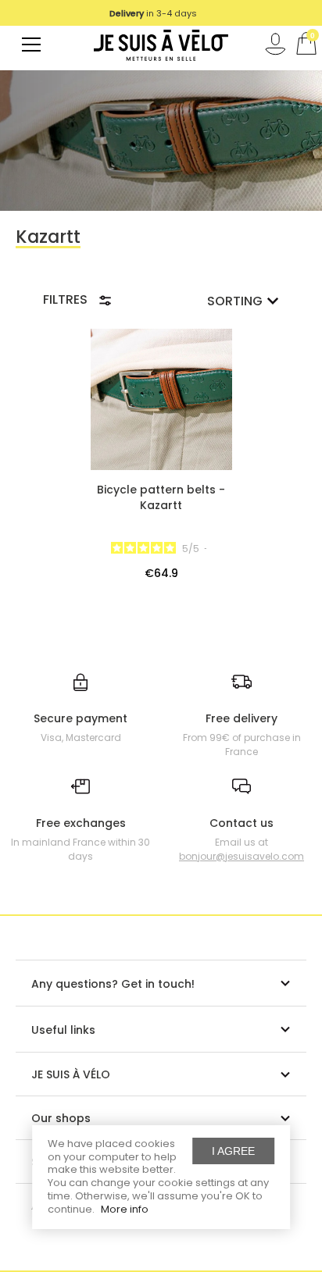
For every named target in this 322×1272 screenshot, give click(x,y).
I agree (233, 1151)
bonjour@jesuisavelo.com (241, 856)
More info (124, 1209)
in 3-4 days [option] (153, 13)
